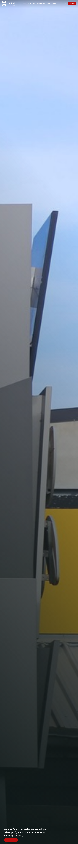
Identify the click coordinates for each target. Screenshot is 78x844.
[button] (10, 840)
